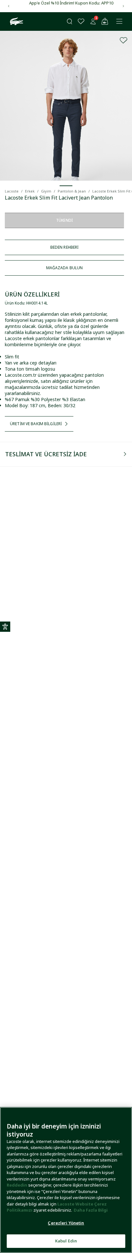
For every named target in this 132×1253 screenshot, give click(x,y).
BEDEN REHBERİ (64, 247)
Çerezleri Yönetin (66, 1223)
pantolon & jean (72, 191)
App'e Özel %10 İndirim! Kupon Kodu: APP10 (66, 3)
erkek (30, 191)
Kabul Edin (66, 1241)
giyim (46, 191)
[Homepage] (15, 21)
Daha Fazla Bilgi (91, 1210)
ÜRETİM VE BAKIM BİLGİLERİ (36, 423)
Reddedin (17, 1185)
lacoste (12, 191)
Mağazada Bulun (64, 267)
